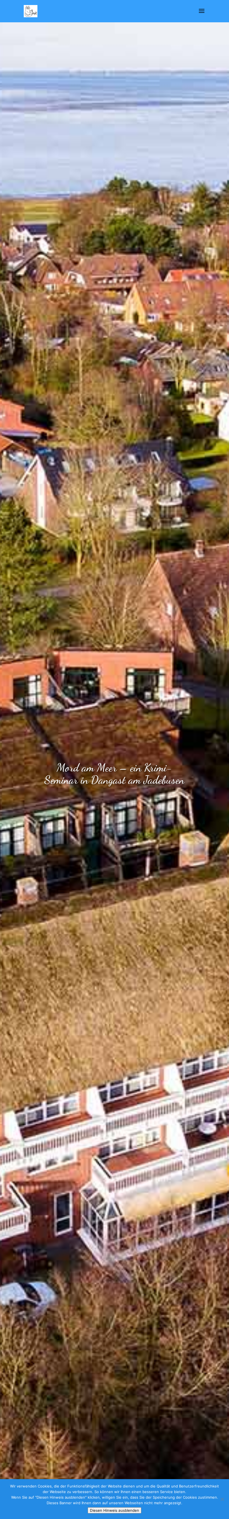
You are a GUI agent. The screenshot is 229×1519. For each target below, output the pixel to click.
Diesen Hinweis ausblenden (114, 1510)
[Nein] (222, 1499)
